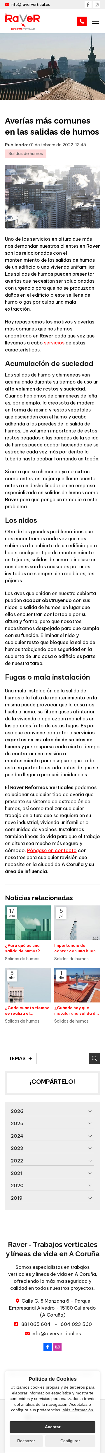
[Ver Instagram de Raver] (96, 4)
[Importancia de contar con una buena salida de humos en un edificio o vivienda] (77, 922)
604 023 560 (76, 1324)
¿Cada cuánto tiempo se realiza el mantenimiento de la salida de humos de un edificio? (27, 1010)
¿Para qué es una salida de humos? (22, 948)
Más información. (78, 1410)
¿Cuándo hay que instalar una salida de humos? (76, 1010)
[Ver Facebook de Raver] (88, 4)
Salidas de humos (25, 153)
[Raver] (22, 21)
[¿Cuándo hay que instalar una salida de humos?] (77, 985)
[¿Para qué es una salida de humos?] (28, 922)
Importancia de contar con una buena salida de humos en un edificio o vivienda (76, 948)
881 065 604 (36, 1324)
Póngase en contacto (52, 850)
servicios (54, 343)
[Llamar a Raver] (82, 21)
